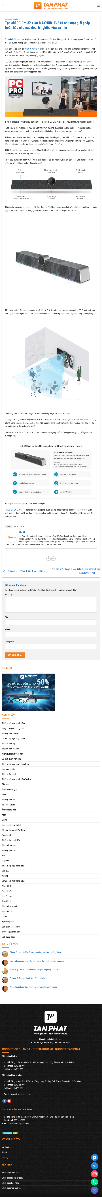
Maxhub (8, 19)
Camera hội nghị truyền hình (13, 738)
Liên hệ (5, 1157)
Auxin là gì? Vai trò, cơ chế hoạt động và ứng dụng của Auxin (35, 969)
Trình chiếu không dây (11, 932)
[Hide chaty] (94, 1190)
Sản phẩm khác (8, 937)
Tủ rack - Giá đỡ (8, 804)
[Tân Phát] (12, 537)
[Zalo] (94, 1165)
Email (8, 629)
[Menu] (98, 5)
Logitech (5, 860)
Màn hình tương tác (10, 906)
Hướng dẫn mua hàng (11, 1172)
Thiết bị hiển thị (8, 743)
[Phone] (94, 1182)
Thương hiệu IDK (9, 799)
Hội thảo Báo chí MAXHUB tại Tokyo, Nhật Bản (26, 571)
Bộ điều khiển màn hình (11, 759)
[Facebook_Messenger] (94, 1157)
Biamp (4, 820)
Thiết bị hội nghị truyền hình (13, 723)
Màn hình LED (7, 911)
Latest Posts (19, 526)
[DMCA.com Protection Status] (10, 1133)
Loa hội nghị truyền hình (11, 825)
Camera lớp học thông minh (13, 881)
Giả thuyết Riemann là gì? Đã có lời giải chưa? (28, 978)
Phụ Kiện (5, 784)
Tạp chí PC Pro (12, 39)
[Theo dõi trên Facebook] (4, 1101)
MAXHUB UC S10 (32, 49)
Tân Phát (23, 532)
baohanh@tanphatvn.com (20, 1123)
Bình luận (9, 594)
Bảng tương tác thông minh (13, 728)
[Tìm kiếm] (3, 5)
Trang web (9, 642)
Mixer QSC (6, 886)
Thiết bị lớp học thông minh (13, 866)
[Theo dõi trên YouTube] (9, 1101)
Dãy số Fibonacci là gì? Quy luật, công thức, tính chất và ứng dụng (37, 961)
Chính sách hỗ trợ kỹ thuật (12, 1178)
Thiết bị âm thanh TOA (11, 840)
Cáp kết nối (6, 891)
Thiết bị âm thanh (9, 774)
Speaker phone (8, 921)
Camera (5, 916)
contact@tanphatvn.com (20, 1094)
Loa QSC (5, 871)
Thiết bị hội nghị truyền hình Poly (15, 764)
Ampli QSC (6, 901)
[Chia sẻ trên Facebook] (48, 558)
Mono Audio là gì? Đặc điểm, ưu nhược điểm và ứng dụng (33, 987)
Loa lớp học (7, 896)
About (9, 526)
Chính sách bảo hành (10, 1183)
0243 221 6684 (20, 1066)
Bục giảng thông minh (11, 927)
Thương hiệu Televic (10, 733)
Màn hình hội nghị (9, 845)
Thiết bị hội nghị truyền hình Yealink (16, 779)
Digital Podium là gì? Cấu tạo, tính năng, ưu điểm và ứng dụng (35, 952)
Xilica (4, 855)
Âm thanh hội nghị (9, 789)
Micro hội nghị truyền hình (12, 754)
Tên (7, 617)
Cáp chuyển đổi (8, 769)
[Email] (94, 1173)
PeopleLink (6, 835)
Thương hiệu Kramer (10, 748)
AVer (4, 794)
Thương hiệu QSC (9, 850)
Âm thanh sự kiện (9, 809)
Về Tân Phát (7, 1147)
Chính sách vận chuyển (11, 1188)
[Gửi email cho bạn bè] (53, 558)
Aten (4, 815)
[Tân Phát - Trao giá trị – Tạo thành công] (51, 5)
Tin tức (15, 19)
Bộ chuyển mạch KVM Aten (13, 830)
